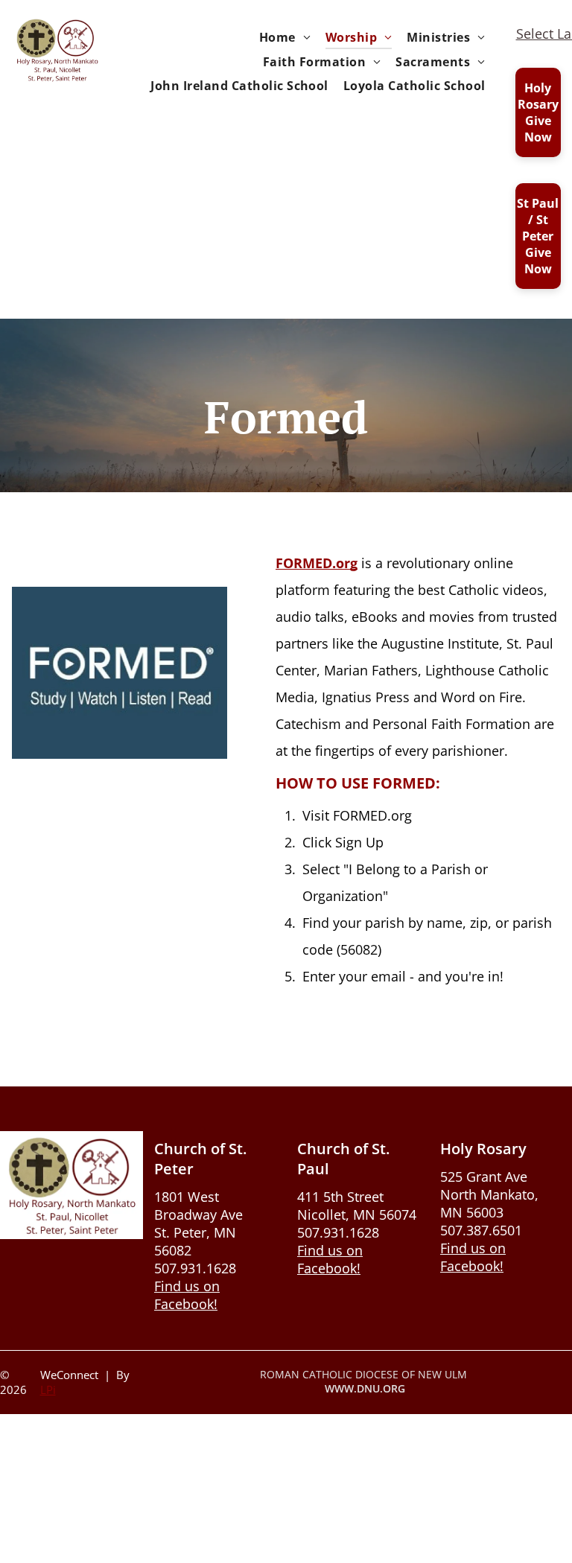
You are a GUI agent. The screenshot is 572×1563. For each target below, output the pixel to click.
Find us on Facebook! (187, 1295)
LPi (48, 1389)
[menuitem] (285, 37)
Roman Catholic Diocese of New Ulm (363, 1374)
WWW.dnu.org (365, 1388)
